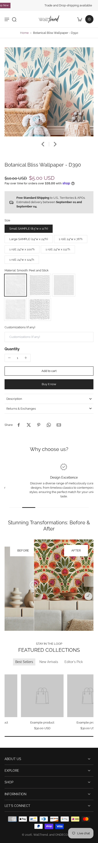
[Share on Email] (59, 425)
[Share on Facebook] (19, 425)
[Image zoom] (49, 91)
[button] (49, 371)
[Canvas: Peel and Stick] (40, 285)
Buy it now (49, 384)
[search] (14, 19)
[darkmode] (89, 19)
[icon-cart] (79, 19)
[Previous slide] (7, 671)
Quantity (12, 349)
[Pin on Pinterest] (39, 425)
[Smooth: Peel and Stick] (15, 285)
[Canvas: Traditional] (40, 309)
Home (24, 32)
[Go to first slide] (13, 671)
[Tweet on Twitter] (29, 425)
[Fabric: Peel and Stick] (64, 285)
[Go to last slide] (43, 144)
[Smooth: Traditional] (15, 309)
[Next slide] (55, 144)
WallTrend (40, 834)
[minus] (9, 357)
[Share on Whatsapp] (49, 425)
